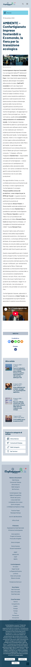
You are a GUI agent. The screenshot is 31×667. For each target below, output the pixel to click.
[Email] (18, 341)
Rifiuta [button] (15, 663)
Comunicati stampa (16, 443)
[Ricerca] (22, 4)
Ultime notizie (14, 439)
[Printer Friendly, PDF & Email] (15, 350)
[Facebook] (9, 341)
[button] (27, 4)
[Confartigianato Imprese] (9, 3)
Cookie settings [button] (10, 659)
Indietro (15, 333)
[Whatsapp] (15, 341)
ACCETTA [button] (22, 659)
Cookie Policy (14, 652)
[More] (21, 341)
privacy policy (19, 655)
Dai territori (13, 451)
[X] (12, 341)
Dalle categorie (14, 447)
